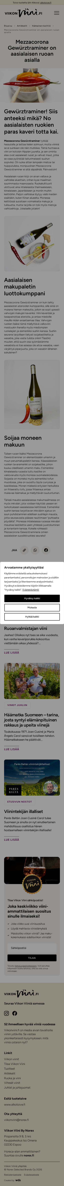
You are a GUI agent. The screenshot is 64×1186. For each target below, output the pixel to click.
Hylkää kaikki (32, 616)
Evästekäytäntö (31, 589)
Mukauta (32, 607)
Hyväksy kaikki (32, 598)
